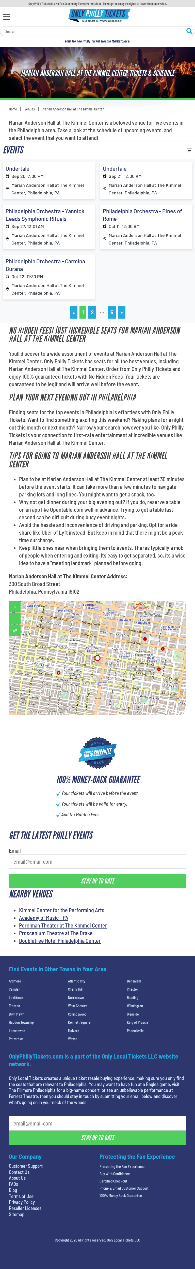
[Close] (169, 79)
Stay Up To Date (97, 139)
